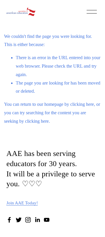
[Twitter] (19, 220)
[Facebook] (9, 220)
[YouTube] (47, 220)
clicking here (82, 104)
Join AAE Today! (22, 203)
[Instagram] (28, 220)
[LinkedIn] (37, 220)
